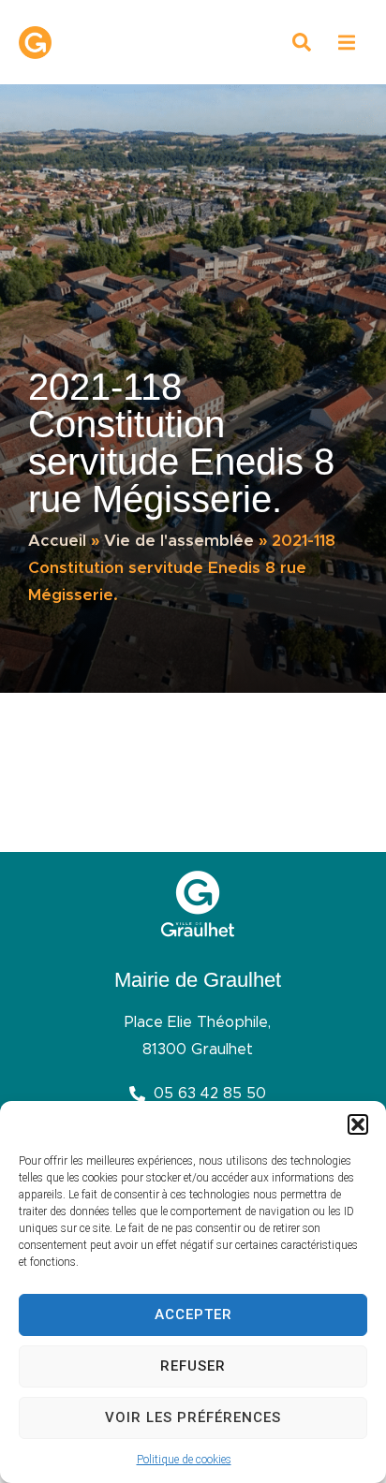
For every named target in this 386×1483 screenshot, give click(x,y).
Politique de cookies (184, 1459)
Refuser (193, 1366)
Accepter (193, 1314)
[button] (358, 1124)
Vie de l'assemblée (179, 541)
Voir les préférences (193, 1417)
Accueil (57, 541)
